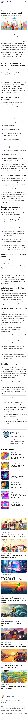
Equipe (14, 700)
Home (2, 8)
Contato (20, 700)
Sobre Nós (8, 700)
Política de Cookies (5, 702)
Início (2, 700)
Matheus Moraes (16, 15)
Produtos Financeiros (11, 8)
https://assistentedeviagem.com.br (14, 419)
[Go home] (6, 2)
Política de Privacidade (17, 702)
